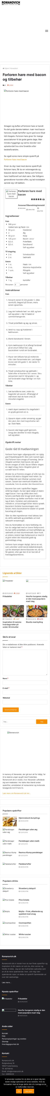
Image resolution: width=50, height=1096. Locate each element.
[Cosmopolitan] (10, 926)
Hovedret (14, 68)
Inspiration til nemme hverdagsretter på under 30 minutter (12, 624)
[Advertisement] (25, 31)
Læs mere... (6, 982)
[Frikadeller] (13, 585)
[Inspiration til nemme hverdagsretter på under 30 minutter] (13, 611)
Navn (5, 678)
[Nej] (47, 1086)
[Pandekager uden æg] (10, 833)
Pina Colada (24, 900)
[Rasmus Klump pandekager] (10, 856)
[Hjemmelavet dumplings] (10, 821)
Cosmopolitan (25, 923)
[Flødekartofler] (10, 867)
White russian (25, 934)
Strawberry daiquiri (27, 888)
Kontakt (5, 1033)
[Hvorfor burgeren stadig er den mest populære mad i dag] (36, 585)
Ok (19, 1091)
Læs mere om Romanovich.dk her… (17, 793)
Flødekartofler (25, 864)
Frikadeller (7, 596)
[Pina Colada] (10, 903)
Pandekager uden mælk (29, 841)
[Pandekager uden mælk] (10, 844)
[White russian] (10, 938)
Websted (6, 698)
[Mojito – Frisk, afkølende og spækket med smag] (10, 915)
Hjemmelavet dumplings (29, 818)
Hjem (6, 68)
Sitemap (5, 1041)
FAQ (3, 1036)
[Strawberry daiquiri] (10, 892)
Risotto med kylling (34, 622)
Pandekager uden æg (28, 829)
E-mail (6, 688)
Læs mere (28, 1091)
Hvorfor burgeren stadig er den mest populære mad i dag (36, 598)
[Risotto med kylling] (36, 611)
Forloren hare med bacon (15, 159)
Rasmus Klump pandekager (31, 852)
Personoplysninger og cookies (14, 1039)
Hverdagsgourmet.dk (10, 1044)
